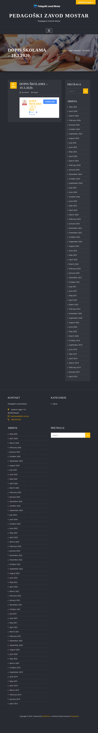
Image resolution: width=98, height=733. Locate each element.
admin (25, 92)
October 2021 (74, 282)
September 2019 (75, 345)
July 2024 (72, 188)
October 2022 (74, 237)
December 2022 (75, 228)
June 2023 (73, 201)
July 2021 (72, 286)
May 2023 (73, 205)
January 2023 (74, 223)
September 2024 (75, 183)
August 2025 (74, 138)
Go (85, 91)
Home (63, 50)
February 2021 (75, 309)
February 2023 (75, 219)
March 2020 (74, 336)
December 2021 (75, 277)
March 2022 (74, 264)
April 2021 (73, 300)
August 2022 (74, 246)
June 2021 (73, 291)
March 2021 (74, 304)
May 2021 (73, 295)
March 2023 (74, 215)
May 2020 (73, 331)
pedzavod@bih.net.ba (20, 416)
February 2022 (75, 268)
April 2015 (73, 376)
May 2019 (73, 354)
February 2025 (75, 165)
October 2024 (74, 179)
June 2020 (73, 327)
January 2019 (74, 372)
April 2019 (73, 358)
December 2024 (75, 174)
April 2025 (73, 156)
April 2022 (73, 259)
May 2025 (73, 152)
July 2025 (72, 143)
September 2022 (75, 241)
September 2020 (75, 318)
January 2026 (74, 125)
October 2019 (74, 340)
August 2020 (74, 322)
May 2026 (73, 107)
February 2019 (75, 367)
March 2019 (74, 363)
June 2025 (73, 147)
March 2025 (74, 161)
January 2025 (74, 170)
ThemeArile (75, 716)
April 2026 (73, 111)
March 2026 (74, 116)
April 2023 (73, 210)
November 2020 (75, 313)
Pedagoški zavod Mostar (49, 15)
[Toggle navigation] (49, 30)
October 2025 (74, 129)
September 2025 (75, 134)
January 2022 (74, 273)
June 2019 (73, 349)
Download (50, 102)
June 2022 (73, 250)
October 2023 (74, 197)
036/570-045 (16, 419)
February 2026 (75, 120)
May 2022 (73, 255)
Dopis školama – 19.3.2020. (79, 50)
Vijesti (35, 92)
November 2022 (75, 233)
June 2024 (73, 192)
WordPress (46, 716)
